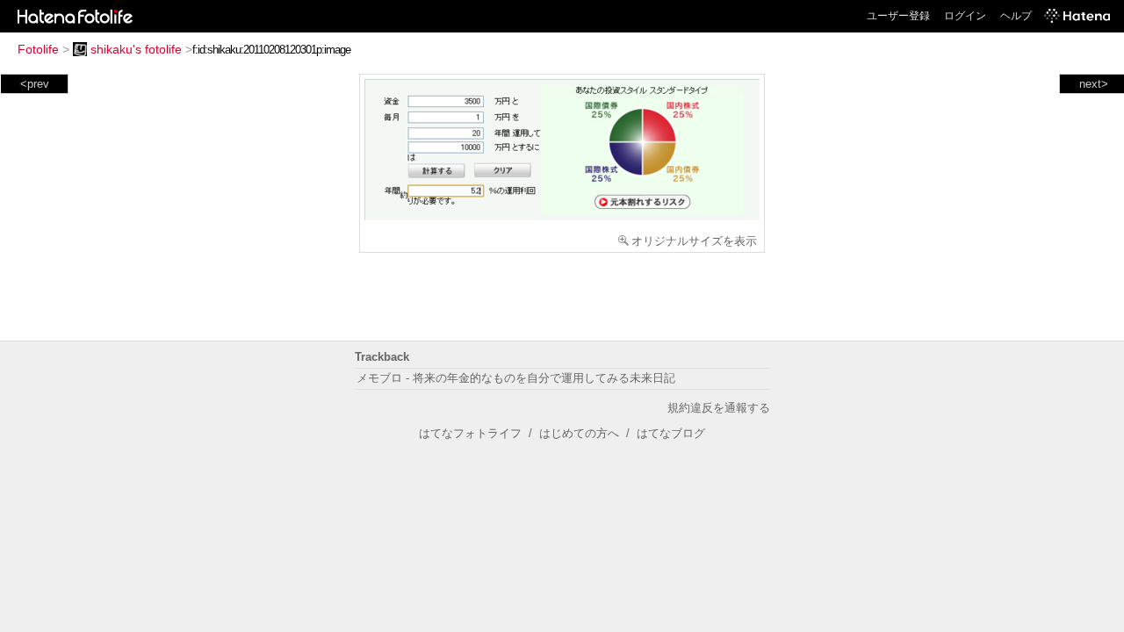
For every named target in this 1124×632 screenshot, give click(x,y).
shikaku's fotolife (136, 49)
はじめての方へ (579, 433)
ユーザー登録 (898, 16)
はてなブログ (671, 433)
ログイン (965, 16)
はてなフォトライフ (470, 433)
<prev (34, 83)
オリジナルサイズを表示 (694, 241)
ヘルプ (1016, 16)
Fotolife (38, 49)
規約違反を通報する (718, 407)
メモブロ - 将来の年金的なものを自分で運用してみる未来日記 (516, 377)
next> (1093, 83)
